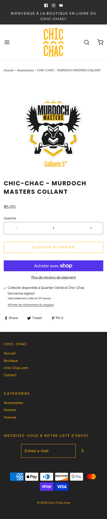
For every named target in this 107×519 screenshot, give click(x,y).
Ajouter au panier (53, 247)
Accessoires (25, 70)
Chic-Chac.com (16, 368)
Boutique (11, 361)
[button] (53, 129)
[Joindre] (82, 451)
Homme (10, 417)
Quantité (10, 218)
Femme (10, 410)
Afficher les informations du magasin (31, 304)
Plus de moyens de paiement (53, 277)
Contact (10, 375)
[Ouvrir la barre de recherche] (86, 42)
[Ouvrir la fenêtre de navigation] (7, 42)
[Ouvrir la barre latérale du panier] (100, 42)
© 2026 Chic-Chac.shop (53, 502)
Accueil (9, 70)
